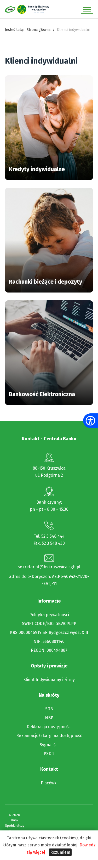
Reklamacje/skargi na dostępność (49, 735)
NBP (49, 718)
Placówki (49, 783)
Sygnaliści (49, 745)
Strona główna (38, 29)
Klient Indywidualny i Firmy (49, 679)
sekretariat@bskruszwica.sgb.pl (49, 567)
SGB (49, 709)
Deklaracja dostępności (49, 726)
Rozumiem (60, 852)
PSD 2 (49, 753)
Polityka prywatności (49, 614)
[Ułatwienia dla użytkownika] (90, 420)
